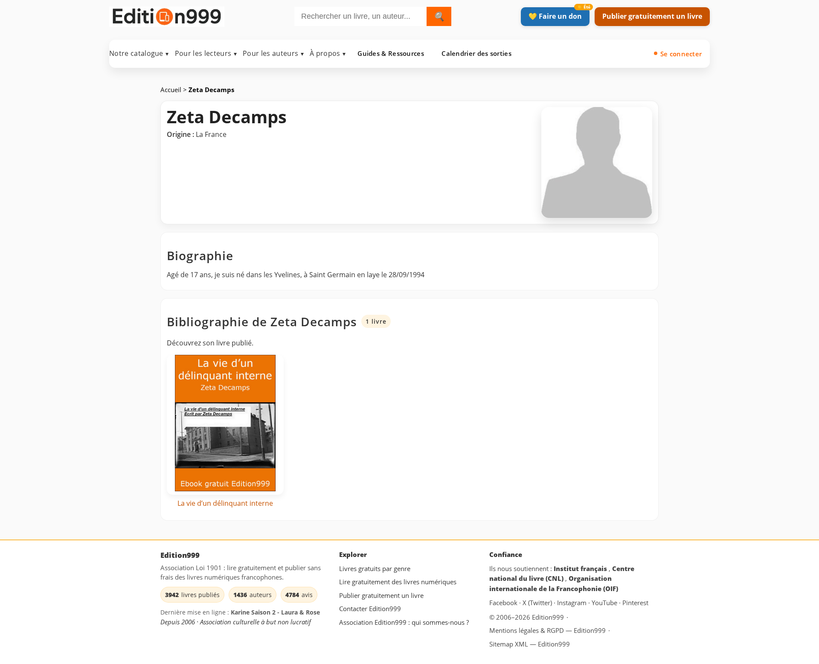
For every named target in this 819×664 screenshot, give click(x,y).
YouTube (605, 603)
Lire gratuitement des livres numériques (397, 582)
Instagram (572, 603)
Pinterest (635, 603)
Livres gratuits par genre (374, 568)
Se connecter (681, 53)
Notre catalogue (139, 53)
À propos (328, 53)
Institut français (581, 568)
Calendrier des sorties (476, 53)
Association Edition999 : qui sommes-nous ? (404, 622)
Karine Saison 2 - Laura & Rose (275, 613)
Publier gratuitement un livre (652, 16)
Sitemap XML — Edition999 (529, 644)
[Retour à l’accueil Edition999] (166, 14)
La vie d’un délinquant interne (225, 503)
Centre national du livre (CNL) (561, 573)
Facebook (504, 603)
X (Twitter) (538, 603)
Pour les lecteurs (206, 53)
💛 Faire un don (555, 16)
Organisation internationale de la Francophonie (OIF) (553, 583)
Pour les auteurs (273, 53)
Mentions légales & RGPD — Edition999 (547, 630)
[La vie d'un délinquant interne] (225, 425)
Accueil (171, 89)
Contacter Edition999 (370, 609)
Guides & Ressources (390, 53)
